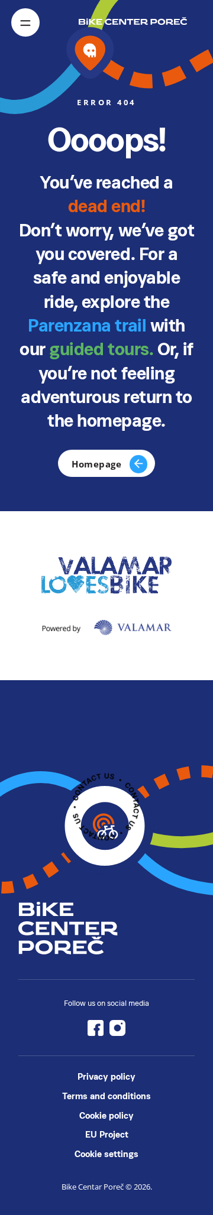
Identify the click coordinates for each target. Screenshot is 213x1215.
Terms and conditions (106, 1096)
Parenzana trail (87, 325)
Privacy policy (106, 1076)
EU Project (106, 1134)
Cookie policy (106, 1115)
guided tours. (103, 349)
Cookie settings (106, 1153)
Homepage (96, 464)
